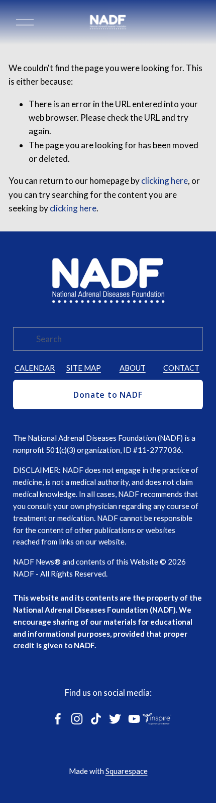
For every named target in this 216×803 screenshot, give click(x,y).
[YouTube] (134, 719)
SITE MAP (83, 367)
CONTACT (181, 367)
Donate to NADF (107, 394)
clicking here (164, 180)
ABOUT (133, 367)
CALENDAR (35, 367)
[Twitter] (115, 719)
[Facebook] (58, 719)
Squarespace (126, 770)
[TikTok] (96, 719)
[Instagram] (77, 719)
